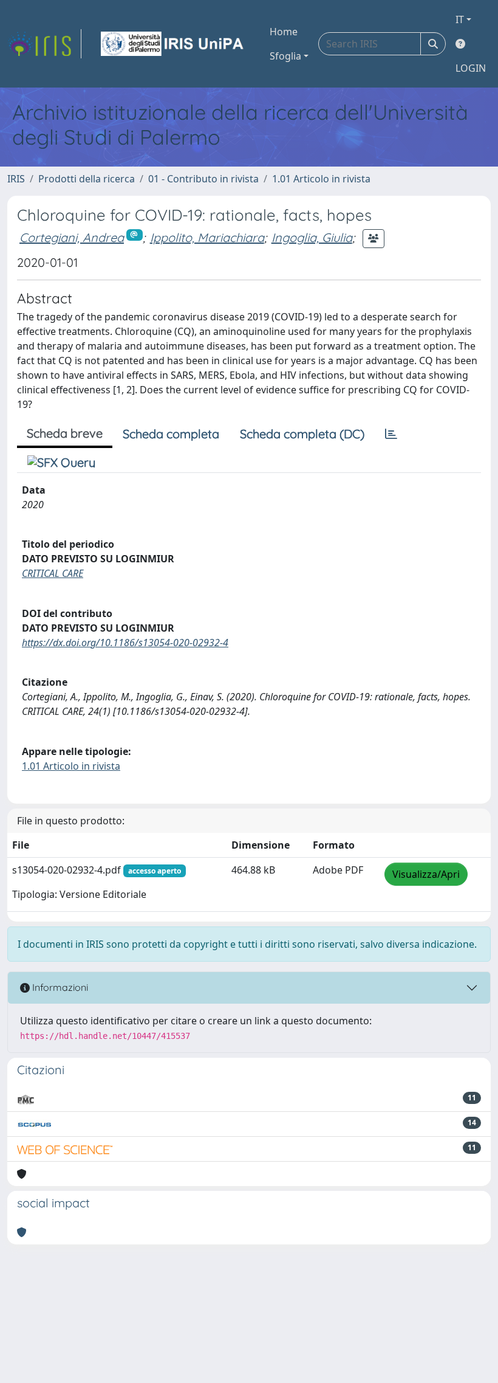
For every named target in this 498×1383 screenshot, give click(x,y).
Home (284, 31)
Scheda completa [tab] (171, 433)
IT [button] (459, 19)
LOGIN (470, 68)
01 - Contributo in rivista (203, 178)
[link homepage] (44, 43)
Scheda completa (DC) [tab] (302, 433)
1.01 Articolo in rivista (321, 178)
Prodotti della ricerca (86, 178)
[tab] (391, 434)
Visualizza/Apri (426, 874)
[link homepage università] (173, 43)
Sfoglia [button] (285, 56)
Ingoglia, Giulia (311, 237)
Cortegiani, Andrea (71, 237)
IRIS (16, 178)
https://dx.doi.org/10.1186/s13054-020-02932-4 (125, 642)
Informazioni (59, 987)
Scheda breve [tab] (65, 433)
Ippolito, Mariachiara (207, 237)
